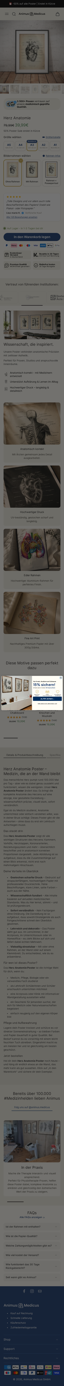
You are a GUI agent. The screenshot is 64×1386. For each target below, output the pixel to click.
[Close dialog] (61, 677)
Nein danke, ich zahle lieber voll (47, 703)
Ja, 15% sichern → (47, 699)
